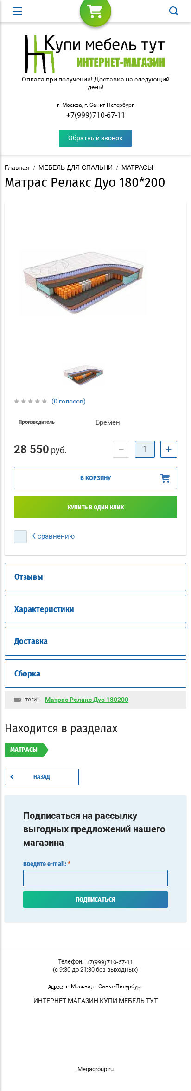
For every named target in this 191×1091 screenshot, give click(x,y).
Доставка (31, 642)
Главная (17, 167)
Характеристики (44, 610)
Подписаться (95, 900)
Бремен (108, 422)
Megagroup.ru (95, 1069)
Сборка (27, 674)
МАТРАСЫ (137, 167)
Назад (41, 777)
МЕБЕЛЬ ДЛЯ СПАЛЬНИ (75, 167)
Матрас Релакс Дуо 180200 (86, 699)
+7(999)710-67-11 (95, 115)
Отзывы (28, 577)
